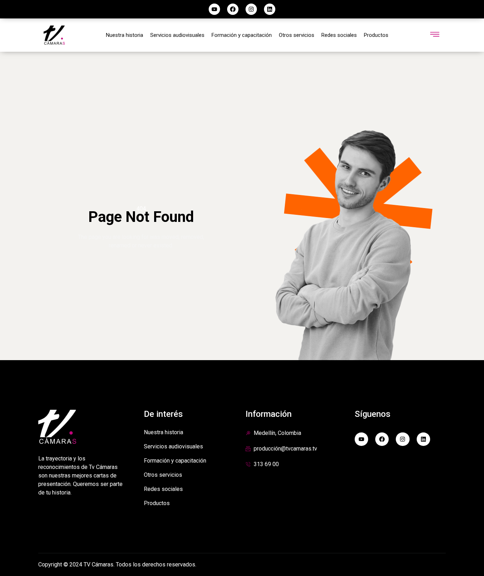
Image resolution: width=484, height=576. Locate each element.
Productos (376, 35)
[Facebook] (232, 9)
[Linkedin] (269, 9)
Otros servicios (296, 35)
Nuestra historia (124, 35)
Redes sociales (339, 35)
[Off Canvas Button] (434, 35)
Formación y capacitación (242, 35)
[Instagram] (251, 9)
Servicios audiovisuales (177, 35)
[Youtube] (214, 9)
